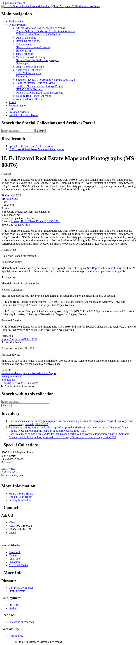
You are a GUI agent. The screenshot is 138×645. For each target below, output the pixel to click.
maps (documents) (11, 376)
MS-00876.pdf (9, 198)
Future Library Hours (21, 493)
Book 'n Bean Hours (20, 496)
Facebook (14, 552)
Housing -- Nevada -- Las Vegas (19, 382)
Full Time (14, 604)
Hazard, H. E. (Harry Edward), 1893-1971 (35, 221)
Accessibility (16, 635)
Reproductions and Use (105, 268)
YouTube (14, 558)
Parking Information (20, 500)
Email (12, 532)
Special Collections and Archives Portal (31, 146)
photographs (8, 379)
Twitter (13, 555)
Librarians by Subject (21, 587)
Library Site (8, 468)
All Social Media (18, 565)
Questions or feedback (21, 621)
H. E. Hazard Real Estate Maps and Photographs (36, 149)
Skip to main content (13, 2)
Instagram (14, 561)
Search (40, 130)
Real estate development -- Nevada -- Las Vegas (28, 373)
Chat (12, 522)
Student (13, 608)
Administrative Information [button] (19, 386)
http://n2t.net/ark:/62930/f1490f (19, 339)
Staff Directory (17, 590)
